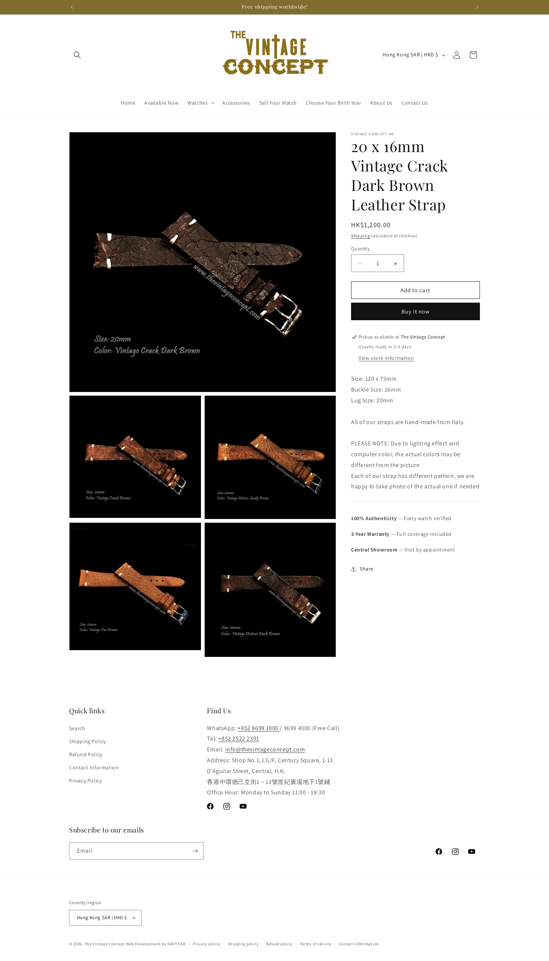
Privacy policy (206, 943)
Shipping (360, 235)
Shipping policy (243, 943)
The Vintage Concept (104, 943)
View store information (386, 358)
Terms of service (315, 943)
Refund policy (279, 943)
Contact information (359, 943)
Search (77, 728)
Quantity (360, 249)
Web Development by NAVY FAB (156, 943)
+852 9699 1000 (259, 728)
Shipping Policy (87, 741)
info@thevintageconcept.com (265, 749)
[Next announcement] (477, 7)
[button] (77, 55)
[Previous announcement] (71, 7)
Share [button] (366, 568)
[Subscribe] (195, 851)
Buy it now (415, 311)
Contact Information (94, 767)
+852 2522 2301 (238, 738)
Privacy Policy (85, 780)
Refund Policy (85, 754)
